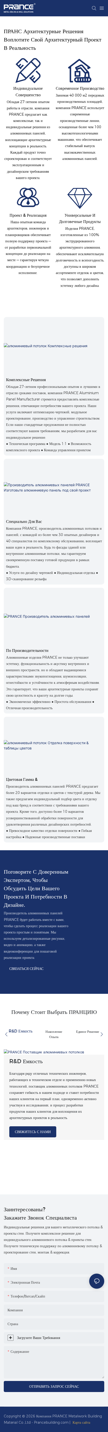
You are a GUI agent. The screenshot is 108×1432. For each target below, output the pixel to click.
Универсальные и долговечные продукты (80, 218)
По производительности (27, 650)
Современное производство (80, 88)
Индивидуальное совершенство (28, 91)
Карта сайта (81, 1422)
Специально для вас (24, 521)
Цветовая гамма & (22, 779)
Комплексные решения (26, 379)
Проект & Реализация (28, 215)
